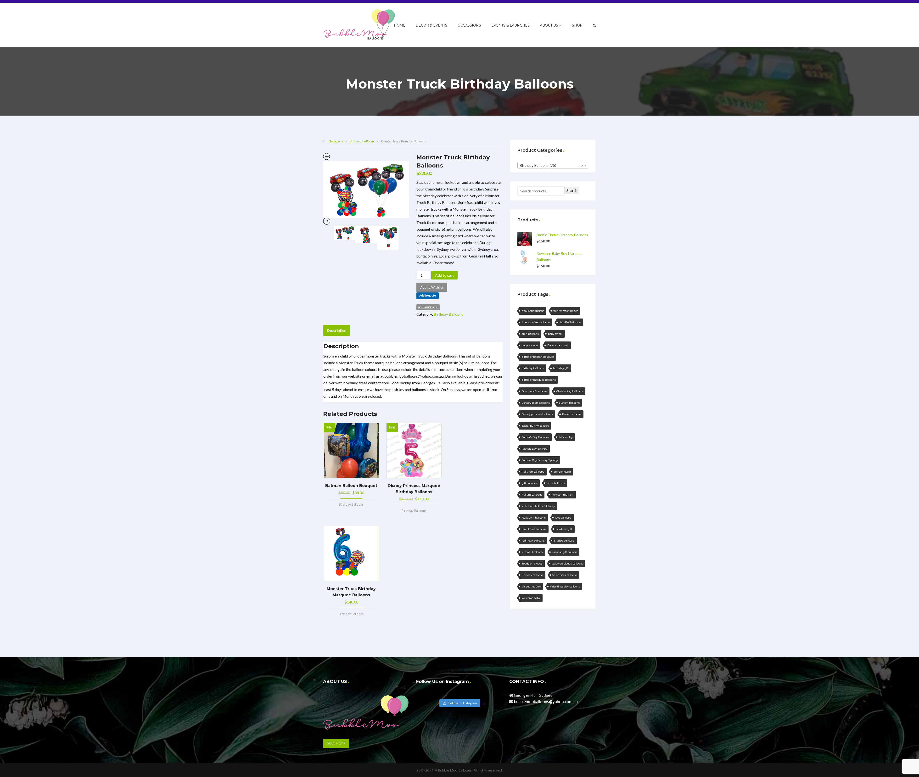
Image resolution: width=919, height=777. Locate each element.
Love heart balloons (534, 529)
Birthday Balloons (361, 141)
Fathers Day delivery (534, 448)
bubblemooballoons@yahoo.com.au (546, 701)
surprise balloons (532, 552)
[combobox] (552, 165)
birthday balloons (533, 368)
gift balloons (529, 483)
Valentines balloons (564, 575)
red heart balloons (533, 540)
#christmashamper (565, 311)
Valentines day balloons (565, 586)
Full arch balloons (533, 471)
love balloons (563, 517)
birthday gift (561, 368)
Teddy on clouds (532, 563)
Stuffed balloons (564, 540)
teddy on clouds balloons (567, 563)
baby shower (530, 345)
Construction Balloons (536, 402)
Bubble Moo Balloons (455, 770)
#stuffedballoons (570, 322)
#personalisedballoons (536, 322)
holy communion (562, 494)
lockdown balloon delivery (538, 506)
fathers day (566, 437)
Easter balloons (571, 414)
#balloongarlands (533, 311)
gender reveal (562, 471)
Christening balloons (569, 391)
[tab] (336, 330)
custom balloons (569, 402)
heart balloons (556, 483)
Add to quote (427, 295)
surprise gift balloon (564, 552)
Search (571, 190)
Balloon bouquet (557, 345)
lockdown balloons (534, 517)
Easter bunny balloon (535, 425)
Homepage (336, 141)
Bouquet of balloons (534, 391)
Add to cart (444, 275)
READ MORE (336, 743)
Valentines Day (531, 586)
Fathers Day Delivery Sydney (540, 460)
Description (336, 330)
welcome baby (531, 598)
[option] (366, 189)
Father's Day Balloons (535, 437)
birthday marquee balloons (539, 379)
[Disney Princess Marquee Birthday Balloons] (414, 450)
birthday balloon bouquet (538, 356)
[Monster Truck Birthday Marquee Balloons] (351, 553)
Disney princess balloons (537, 414)
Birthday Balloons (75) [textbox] (551, 165)
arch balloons (530, 333)
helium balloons (532, 494)
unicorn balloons (532, 575)
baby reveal (555, 333)
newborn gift (563, 529)
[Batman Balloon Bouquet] (351, 450)
